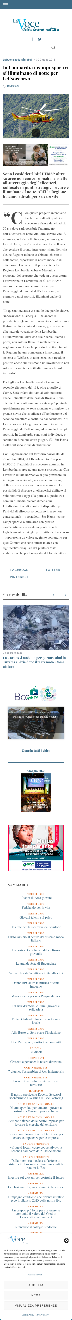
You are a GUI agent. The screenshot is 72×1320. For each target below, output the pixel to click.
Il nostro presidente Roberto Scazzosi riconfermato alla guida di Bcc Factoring (36, 1096)
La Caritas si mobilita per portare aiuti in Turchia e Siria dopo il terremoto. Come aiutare (34, 662)
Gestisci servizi (35, 1274)
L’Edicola (36, 1051)
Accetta (36, 1285)
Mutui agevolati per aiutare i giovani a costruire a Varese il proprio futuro (36, 1109)
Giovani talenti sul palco (36, 917)
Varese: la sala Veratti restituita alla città (36, 973)
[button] (66, 1240)
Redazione (13, 86)
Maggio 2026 (36, 770)
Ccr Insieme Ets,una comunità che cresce (36, 1187)
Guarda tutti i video (36, 750)
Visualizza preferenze (36, 1305)
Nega (36, 1295)
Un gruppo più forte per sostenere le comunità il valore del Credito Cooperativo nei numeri (36, 1213)
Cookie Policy (28, 1314)
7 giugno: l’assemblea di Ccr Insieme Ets (36, 1071)
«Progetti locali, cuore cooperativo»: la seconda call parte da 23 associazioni (36, 1149)
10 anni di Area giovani (36, 897)
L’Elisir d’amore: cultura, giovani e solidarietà (36, 1007)
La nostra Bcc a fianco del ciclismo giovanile (36, 952)
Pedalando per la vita (36, 907)
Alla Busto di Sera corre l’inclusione (36, 1032)
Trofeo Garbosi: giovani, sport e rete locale (36, 1021)
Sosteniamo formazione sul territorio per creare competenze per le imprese (36, 1136)
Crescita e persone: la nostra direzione (35, 1061)
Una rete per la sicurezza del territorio (36, 927)
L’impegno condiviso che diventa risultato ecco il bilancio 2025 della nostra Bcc (36, 1198)
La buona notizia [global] (17, 59)
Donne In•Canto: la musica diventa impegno (35, 984)
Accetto (36, 728)
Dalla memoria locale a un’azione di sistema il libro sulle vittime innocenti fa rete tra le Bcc (36, 1164)
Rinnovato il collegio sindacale (36, 1226)
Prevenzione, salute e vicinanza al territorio (36, 1083)
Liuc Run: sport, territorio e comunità (36, 1042)
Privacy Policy (42, 1314)
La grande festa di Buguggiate (36, 963)
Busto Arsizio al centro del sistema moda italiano (36, 938)
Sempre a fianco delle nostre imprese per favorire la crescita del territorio (36, 1122)
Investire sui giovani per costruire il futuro (36, 1177)
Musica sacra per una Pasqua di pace (36, 996)
